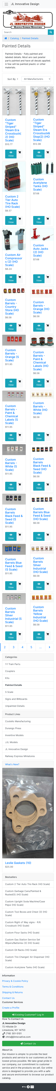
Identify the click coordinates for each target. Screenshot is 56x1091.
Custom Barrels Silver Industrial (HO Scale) (40, 565)
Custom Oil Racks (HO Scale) (21, 950)
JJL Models (11, 742)
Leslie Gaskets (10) (18, 863)
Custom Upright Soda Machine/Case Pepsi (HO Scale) (25, 903)
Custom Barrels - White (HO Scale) (40, 408)
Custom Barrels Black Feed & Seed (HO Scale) (42, 465)
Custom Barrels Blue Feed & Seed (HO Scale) (42, 514)
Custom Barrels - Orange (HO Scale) (41, 307)
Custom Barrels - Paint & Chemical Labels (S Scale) (11, 414)
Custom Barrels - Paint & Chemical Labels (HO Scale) (40, 361)
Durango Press (13, 728)
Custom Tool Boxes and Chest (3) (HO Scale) (26, 913)
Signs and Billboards (16, 699)
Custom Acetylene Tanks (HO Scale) (40, 184)
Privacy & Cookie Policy (15, 981)
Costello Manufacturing (18, 721)
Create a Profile (10, 1007)
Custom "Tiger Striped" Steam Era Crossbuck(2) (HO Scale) (13, 130)
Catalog (14, 38)
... (40, 647)
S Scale (9, 692)
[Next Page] (49, 647)
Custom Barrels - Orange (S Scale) (12, 355)
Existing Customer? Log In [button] (29, 1014)
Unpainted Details (15, 705)
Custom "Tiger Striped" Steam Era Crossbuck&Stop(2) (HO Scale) (41, 130)
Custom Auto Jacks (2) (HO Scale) (40, 250)
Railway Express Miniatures (20, 756)
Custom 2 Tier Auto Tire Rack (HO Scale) (12, 201)
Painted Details (30, 38)
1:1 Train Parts (12, 664)
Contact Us (8, 998)
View (11, 155)
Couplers (10, 671)
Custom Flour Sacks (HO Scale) (22, 932)
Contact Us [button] (29, 1043)
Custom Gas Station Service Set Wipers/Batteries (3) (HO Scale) (22, 941)
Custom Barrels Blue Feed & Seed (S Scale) (14, 564)
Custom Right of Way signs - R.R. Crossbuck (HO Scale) (23, 924)
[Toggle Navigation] (6, 4)
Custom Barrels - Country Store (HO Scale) (12, 306)
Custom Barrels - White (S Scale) (11, 465)
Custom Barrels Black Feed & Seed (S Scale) (14, 515)
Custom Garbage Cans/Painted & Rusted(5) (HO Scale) (23, 893)
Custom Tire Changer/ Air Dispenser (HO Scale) (27, 958)
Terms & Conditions (12, 986)
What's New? (12, 764)
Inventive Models (14, 735)
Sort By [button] (11, 79)
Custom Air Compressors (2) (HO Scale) (13, 260)
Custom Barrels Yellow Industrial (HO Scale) (40, 613)
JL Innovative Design (25, 4)
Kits (7, 678)
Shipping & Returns (12, 992)
